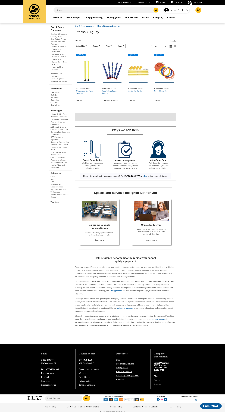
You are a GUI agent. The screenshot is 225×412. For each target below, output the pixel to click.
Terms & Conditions (87, 385)
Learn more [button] (151, 240)
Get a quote (198, 2)
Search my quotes (48, 385)
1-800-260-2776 (144, 2)
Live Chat (178, 3)
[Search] (156, 10)
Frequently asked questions (127, 375)
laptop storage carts (125, 308)
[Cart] (198, 10)
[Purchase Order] (131, 399)
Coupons (120, 379)
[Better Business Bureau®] (196, 399)
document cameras (158, 319)
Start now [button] (99, 240)
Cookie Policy (116, 407)
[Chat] (172, 2)
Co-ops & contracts (124, 371)
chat (145, 176)
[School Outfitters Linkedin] (165, 400)
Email (162, 2)
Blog (118, 360)
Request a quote (47, 373)
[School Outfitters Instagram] (162, 400)
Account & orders (177, 10)
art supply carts (116, 291)
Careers (157, 380)
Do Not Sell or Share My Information (83, 407)
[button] (187, 399)
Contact (89, 369)
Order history (84, 377)
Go (86, 398)
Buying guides (122, 368)
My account (84, 373)
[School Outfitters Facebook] (158, 400)
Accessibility (175, 407)
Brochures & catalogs (125, 364)
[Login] (167, 10)
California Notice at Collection (146, 407)
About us (157, 376)
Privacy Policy (50, 407)
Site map (157, 384)
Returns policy (85, 381)
